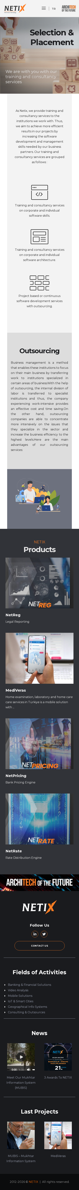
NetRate (14, 851)
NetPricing (16, 776)
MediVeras (16, 690)
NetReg (13, 615)
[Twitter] (44, 934)
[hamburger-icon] (44, 8)
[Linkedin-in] (35, 934)
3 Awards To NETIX (58, 1077)
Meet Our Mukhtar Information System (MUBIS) (20, 1083)
